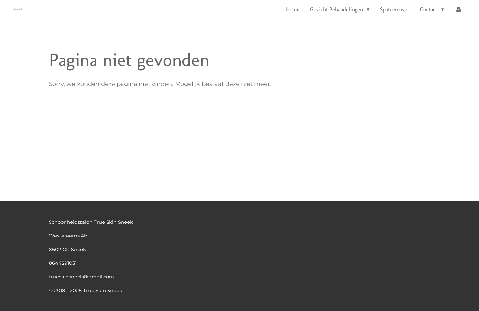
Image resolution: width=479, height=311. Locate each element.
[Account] (458, 9)
